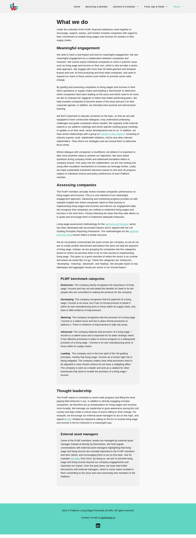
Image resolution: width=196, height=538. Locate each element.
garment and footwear (117, 224)
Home (77, 6)
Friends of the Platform (113, 134)
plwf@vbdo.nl (108, 517)
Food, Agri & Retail (154, 6)
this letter (75, 458)
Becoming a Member (96, 6)
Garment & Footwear (124, 6)
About (176, 6)
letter (69, 419)
